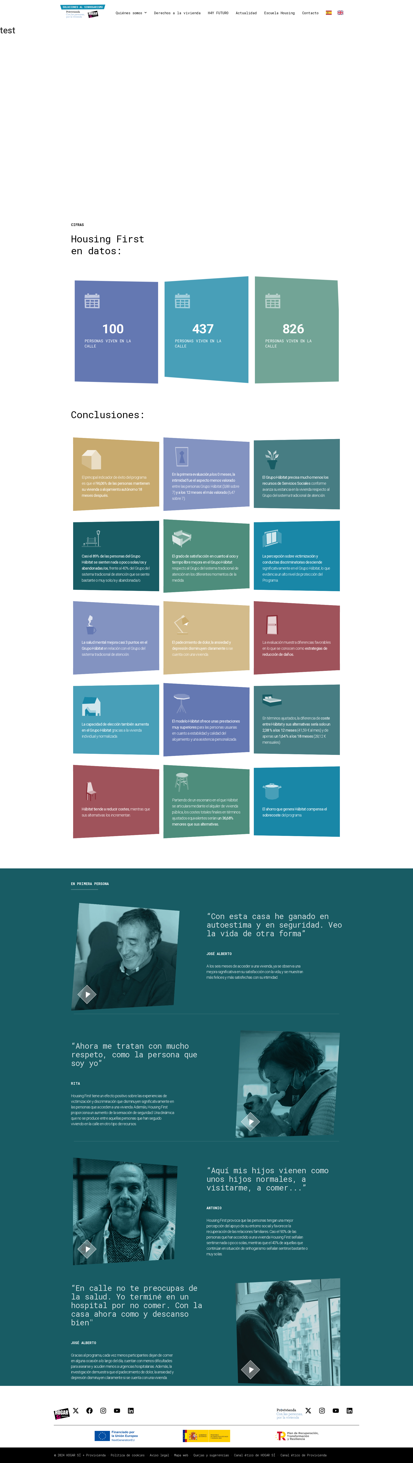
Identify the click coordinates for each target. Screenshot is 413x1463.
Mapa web (181, 1455)
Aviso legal (159, 1455)
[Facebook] (92, 1413)
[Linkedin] (134, 1413)
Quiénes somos (129, 13)
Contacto (310, 13)
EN (339, 13)
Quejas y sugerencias (211, 1455)
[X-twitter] (78, 1413)
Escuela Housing (279, 13)
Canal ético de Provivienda (303, 1455)
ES (328, 13)
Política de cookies (128, 1455)
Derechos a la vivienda (177, 13)
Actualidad (246, 13)
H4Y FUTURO (218, 13)
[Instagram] (106, 1413)
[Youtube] (120, 1413)
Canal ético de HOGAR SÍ (254, 1455)
